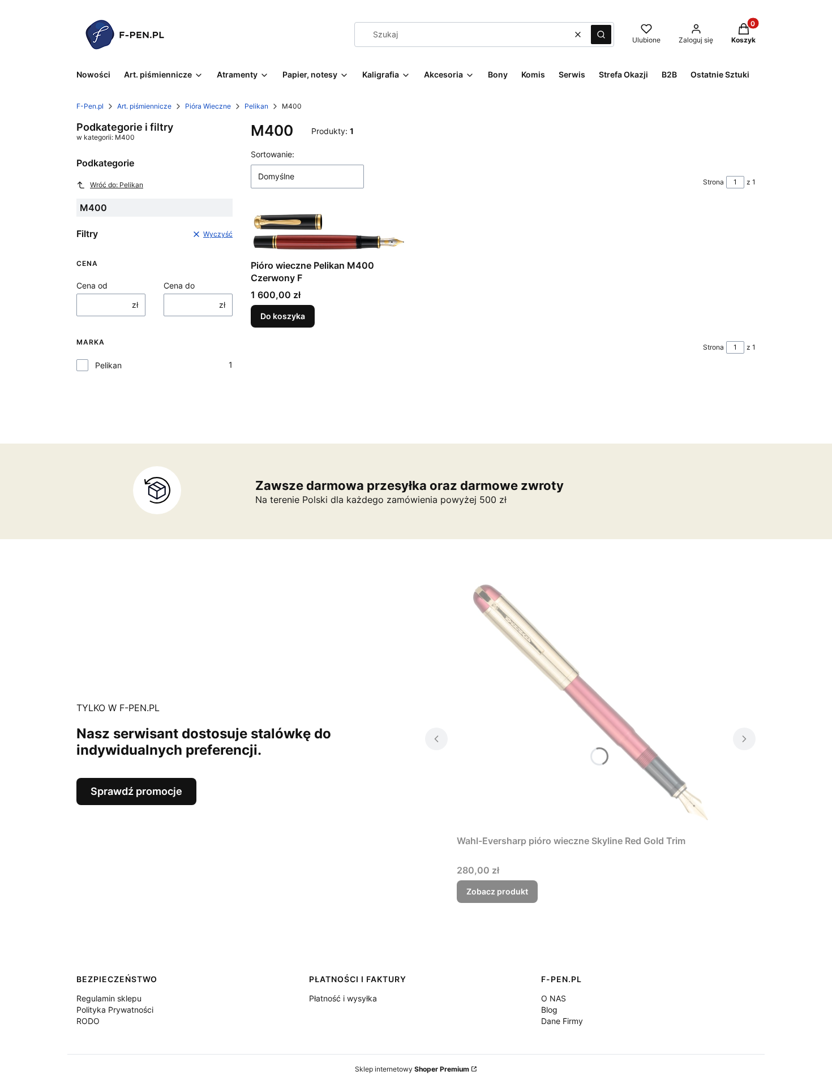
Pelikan (256, 106)
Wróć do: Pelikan (116, 184)
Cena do (179, 285)
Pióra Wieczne (208, 106)
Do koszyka (282, 316)
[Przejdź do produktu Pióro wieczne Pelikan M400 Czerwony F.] (329, 232)
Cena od (92, 285)
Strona (713, 182)
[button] (601, 34)
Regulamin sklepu (108, 998)
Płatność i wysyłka (343, 998)
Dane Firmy (562, 1021)
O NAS (553, 998)
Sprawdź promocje (136, 791)
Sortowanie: (272, 154)
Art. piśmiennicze (144, 106)
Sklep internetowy (412, 1069)
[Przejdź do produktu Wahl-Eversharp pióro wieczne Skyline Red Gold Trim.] (590, 702)
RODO (88, 1021)
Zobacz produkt (497, 891)
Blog (549, 1009)
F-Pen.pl (90, 106)
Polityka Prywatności (114, 1009)
